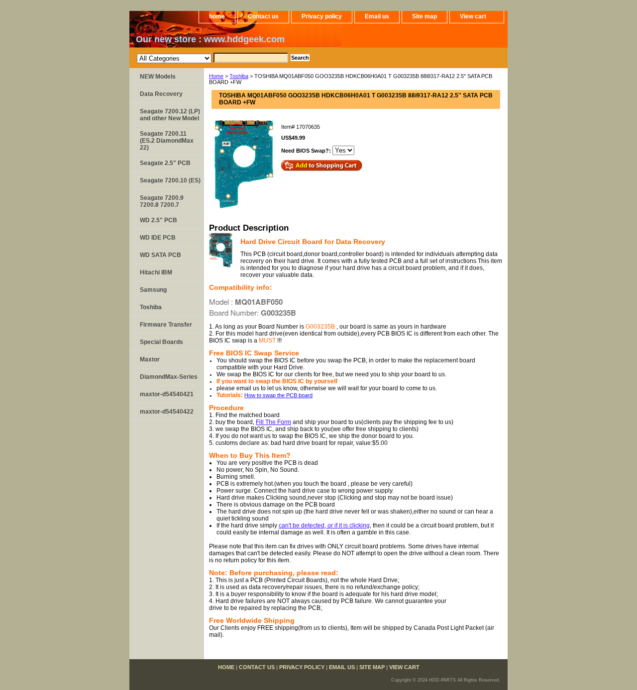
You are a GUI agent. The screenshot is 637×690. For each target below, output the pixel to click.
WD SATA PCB (160, 255)
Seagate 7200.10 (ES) (170, 180)
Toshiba (238, 76)
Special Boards (161, 342)
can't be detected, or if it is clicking (324, 525)
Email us (377, 16)
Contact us (263, 16)
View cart (473, 16)
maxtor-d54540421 (167, 394)
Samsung (153, 289)
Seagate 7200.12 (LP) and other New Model (170, 115)
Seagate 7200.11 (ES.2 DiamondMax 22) (167, 140)
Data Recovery (161, 93)
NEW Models (158, 76)
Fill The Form (273, 422)
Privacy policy (322, 16)
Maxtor (150, 359)
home (217, 16)
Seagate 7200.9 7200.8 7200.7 (162, 201)
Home (216, 76)
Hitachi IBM (156, 272)
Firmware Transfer (166, 324)
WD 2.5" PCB (158, 220)
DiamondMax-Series (169, 376)
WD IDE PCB (158, 237)
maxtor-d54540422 (167, 411)
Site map (424, 16)
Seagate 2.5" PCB (165, 163)
